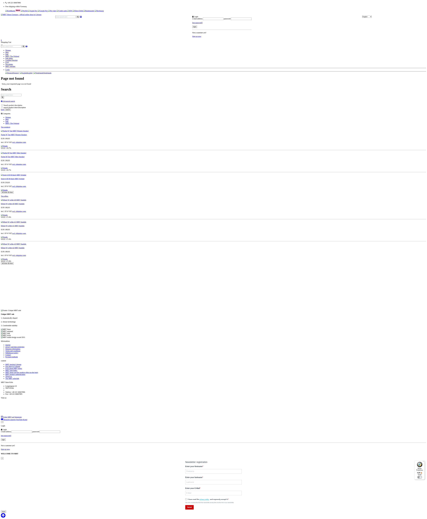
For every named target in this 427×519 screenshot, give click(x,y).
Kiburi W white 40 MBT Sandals (12, 204)
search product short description (15, 107)
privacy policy (204, 499)
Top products (5, 127)
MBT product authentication (15, 374)
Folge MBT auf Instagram (12, 417)
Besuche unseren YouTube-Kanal (15, 420)
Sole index (9, 58)
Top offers (4, 196)
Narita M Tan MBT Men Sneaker (12, 157)
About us (8, 376)
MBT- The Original (12, 56)
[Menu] (423, 462)
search (8, 110)
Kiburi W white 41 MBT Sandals (12, 226)
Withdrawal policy (11, 353)
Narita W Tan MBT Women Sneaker (14, 135)
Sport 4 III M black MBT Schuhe (12, 179)
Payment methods (11, 357)
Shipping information (12, 349)
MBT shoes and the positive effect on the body (21, 372)
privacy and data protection (14, 347)
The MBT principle (12, 378)
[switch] (419, 477)
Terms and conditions (12, 351)
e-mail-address (197, 19)
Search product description (13, 105)
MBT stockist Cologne (13, 364)
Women (8, 50)
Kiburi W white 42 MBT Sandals (12, 248)
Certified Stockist (11, 60)
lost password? (197, 23)
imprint (7, 345)
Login (7, 70)
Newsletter (9, 64)
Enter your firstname (193, 466)
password (227, 19)
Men (7, 52)
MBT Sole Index (11, 370)
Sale (6, 54)
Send (189, 507)
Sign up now (196, 36)
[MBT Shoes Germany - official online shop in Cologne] (21, 15)
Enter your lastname (193, 477)
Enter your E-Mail (192, 488)
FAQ (7, 62)
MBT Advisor (10, 66)
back (2, 110)
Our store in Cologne (12, 366)
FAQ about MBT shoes (13, 368)
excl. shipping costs (19, 142)
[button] (4, 146)
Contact (8, 355)
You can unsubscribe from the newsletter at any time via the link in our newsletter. (209, 502)
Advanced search (8, 101)
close (3, 511)
